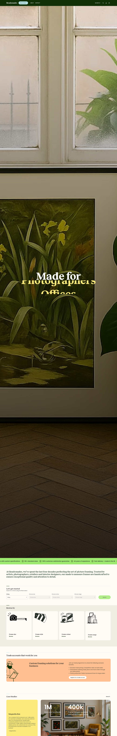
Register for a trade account (77, 677)
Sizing (7, 594)
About (32, 3)
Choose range (77, 594)
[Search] (103, 2)
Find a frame (23, 3)
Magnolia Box (12, 731)
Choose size (32, 594)
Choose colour (55, 594)
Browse (11, 636)
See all (108, 696)
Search (104, 597)
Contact (37, 3)
